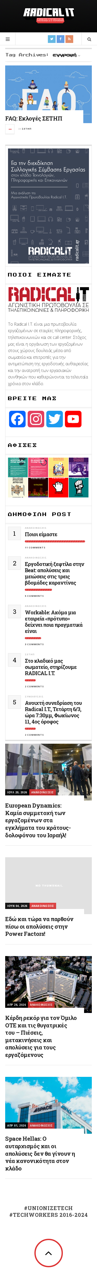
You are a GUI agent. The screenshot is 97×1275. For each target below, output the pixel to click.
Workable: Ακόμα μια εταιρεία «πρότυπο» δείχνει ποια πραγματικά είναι (54, 621)
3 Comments (34, 644)
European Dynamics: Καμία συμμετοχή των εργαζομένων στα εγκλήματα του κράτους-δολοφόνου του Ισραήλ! (38, 820)
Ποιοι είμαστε (41, 534)
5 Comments (34, 596)
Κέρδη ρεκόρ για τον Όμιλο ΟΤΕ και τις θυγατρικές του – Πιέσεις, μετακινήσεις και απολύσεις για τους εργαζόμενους (41, 1036)
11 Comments (35, 547)
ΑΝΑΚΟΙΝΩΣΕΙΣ (36, 528)
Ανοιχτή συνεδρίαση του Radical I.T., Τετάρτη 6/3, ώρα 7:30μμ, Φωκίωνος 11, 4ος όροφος (53, 712)
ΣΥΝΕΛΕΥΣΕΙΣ (34, 696)
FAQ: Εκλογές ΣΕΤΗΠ (33, 118)
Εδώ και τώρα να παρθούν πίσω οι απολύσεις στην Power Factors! (39, 926)
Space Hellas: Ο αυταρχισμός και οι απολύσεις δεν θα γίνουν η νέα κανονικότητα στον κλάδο (40, 1153)
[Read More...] (10, 129)
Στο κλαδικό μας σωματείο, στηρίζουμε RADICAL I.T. (51, 667)
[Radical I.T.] (48, 15)
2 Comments (34, 686)
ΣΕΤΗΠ (27, 128)
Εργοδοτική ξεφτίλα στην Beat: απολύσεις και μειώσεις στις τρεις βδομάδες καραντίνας (54, 573)
